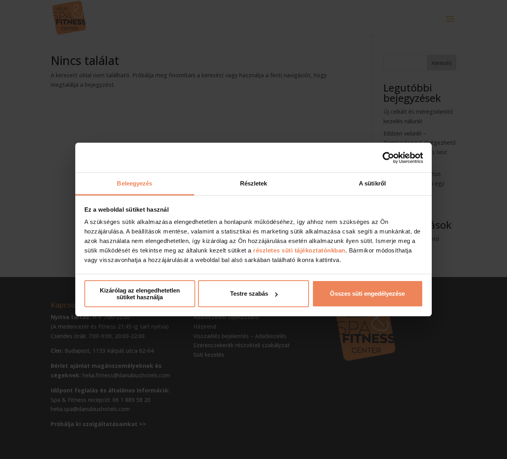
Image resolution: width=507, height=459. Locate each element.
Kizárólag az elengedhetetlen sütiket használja (140, 293)
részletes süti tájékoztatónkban (299, 250)
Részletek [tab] (253, 183)
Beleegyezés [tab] (134, 183)
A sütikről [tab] (372, 183)
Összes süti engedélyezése (367, 293)
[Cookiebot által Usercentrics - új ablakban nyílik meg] (388, 158)
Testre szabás (249, 293)
